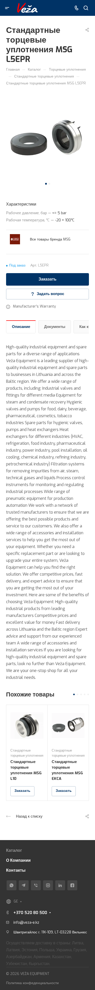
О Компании (18, 860)
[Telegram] (24, 885)
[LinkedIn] (60, 885)
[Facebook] (72, 885)
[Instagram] (48, 885)
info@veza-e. (24, 922)
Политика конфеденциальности (32, 983)
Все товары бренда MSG (50, 239)
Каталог (14, 850)
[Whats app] (11, 885)
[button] (46, 184)
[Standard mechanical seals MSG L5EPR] (47, 138)
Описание (21, 326)
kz (37, 922)
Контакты (16, 870)
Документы (54, 326)
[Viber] (36, 885)
